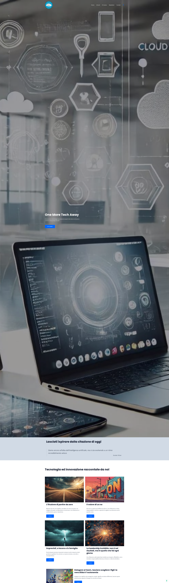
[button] (123, 5)
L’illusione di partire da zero (59, 504)
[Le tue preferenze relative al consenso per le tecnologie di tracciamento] (166, 580)
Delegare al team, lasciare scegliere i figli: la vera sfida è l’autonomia (95, 571)
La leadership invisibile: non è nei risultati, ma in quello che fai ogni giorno (102, 550)
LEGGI (50, 516)
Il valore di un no (94, 504)
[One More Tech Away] (49, 5)
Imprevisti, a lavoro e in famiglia (62, 548)
